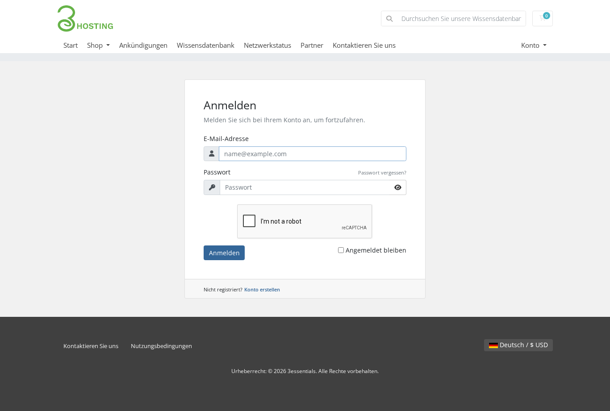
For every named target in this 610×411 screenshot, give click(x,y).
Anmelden (224, 253)
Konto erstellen (262, 289)
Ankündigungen (143, 45)
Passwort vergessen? (382, 172)
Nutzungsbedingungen (161, 346)
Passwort (217, 172)
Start (70, 45)
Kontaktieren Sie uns (364, 45)
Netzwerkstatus (267, 45)
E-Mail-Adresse (226, 138)
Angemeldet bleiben (376, 250)
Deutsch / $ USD (523, 344)
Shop (95, 45)
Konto (531, 45)
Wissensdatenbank (205, 45)
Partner (312, 45)
